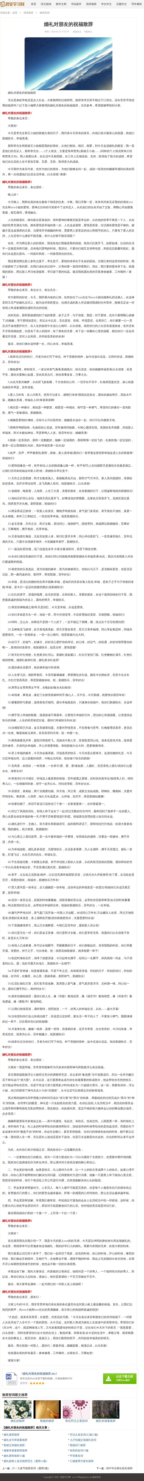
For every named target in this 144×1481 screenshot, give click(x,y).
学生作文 (106, 4)
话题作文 (121, 4)
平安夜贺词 (76, 1455)
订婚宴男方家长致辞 (82, 1461)
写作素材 (136, 4)
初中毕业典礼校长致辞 (119, 1468)
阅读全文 (77, 31)
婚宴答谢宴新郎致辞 (15, 1450)
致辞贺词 (45, 12)
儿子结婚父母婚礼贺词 (83, 1440)
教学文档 (61, 4)
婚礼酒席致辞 (11, 1434)
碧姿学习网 (65, 1477)
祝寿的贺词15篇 (79, 1450)
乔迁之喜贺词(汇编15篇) (84, 1434)
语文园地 (46, 4)
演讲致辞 (91, 4)
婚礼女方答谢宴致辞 (15, 1440)
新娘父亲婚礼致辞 (14, 1445)
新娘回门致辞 (78, 1445)
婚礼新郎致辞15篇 (14, 1455)
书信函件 (76, 4)
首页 (33, 4)
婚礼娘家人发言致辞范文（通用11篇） (26, 1461)
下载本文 (88, 31)
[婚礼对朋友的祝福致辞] (12, 4)
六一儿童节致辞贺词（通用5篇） (31, 1468)
